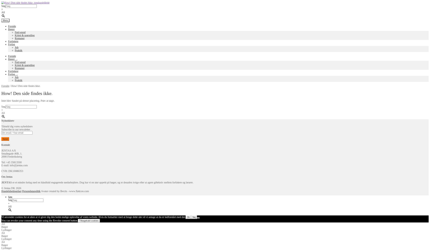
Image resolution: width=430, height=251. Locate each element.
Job (16, 47)
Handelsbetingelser (11, 191)
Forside (12, 26)
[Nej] (198, 217)
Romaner (20, 38)
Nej (194, 217)
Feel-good (20, 32)
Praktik (18, 50)
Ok (188, 217)
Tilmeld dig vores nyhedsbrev (17, 128)
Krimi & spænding (25, 35)
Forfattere (13, 41)
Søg (3, 6)
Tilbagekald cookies (89, 220)
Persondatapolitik (31, 191)
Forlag (11, 44)
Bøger (11, 29)
